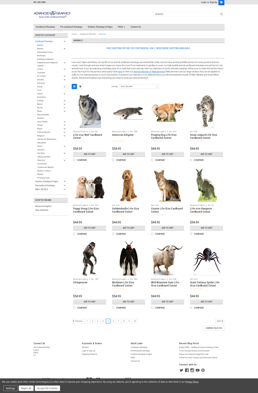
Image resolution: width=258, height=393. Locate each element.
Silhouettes (41, 143)
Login (203, 2)
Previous (79, 321)
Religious (40, 136)
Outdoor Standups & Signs (100, 27)
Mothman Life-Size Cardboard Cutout (123, 284)
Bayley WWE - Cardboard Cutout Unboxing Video (199, 347)
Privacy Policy (191, 381)
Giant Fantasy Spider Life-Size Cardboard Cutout (205, 284)
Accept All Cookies (47, 388)
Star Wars (41, 153)
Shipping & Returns (89, 354)
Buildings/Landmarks (45, 59)
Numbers (40, 118)
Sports (39, 146)
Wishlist (85, 347)
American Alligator (123, 134)
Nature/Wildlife (43, 115)
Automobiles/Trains (45, 52)
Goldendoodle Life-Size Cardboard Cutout (125, 210)
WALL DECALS (41, 189)
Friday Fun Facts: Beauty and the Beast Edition (198, 358)
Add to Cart (90, 154)
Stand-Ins (40, 150)
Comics (40, 69)
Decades (40, 79)
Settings (10, 388)
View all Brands (41, 210)
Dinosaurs (41, 83)
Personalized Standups (71, 27)
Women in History (44, 171)
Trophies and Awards (45, 167)
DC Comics (41, 76)
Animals (40, 45)
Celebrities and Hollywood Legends (47, 64)
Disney (39, 86)
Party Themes (42, 122)
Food (39, 90)
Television (41, 160)
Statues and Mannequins (46, 139)
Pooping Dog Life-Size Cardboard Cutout (163, 136)
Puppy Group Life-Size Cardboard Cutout (86, 210)
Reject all (26, 388)
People (40, 125)
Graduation (41, 97)
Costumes (41, 72)
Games (39, 94)
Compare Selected (213, 328)
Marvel (39, 104)
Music (39, 111)
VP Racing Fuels (43, 178)
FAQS (120, 27)
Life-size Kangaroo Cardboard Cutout (201, 210)
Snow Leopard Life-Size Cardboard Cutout (203, 136)
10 (135, 321)
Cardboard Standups (45, 27)
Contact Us (136, 27)
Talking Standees (43, 157)
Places (39, 129)
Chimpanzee (80, 282)
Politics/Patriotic (43, 132)
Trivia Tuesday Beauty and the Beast (194, 351)
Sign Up (213, 2)
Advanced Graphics (43, 206)
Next (219, 321)
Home (74, 34)
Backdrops (41, 55)
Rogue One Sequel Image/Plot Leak (193, 354)
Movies (40, 108)
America (40, 48)
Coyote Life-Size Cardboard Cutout (167, 210)
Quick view (90, 127)
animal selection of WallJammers (149, 71)
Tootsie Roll (41, 164)
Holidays (40, 101)
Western (40, 174)
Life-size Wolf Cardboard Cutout (87, 136)
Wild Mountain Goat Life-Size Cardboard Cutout (165, 284)
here (120, 71)
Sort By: (115, 86)
